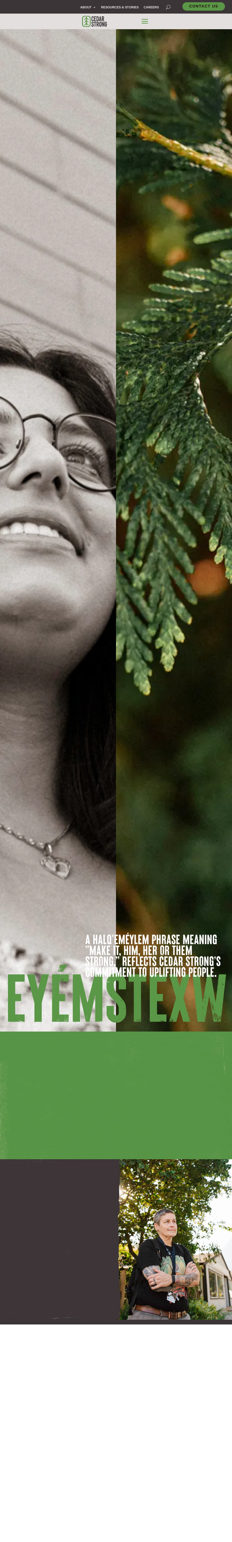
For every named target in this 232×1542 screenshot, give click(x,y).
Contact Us (203, 6)
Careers (151, 7)
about (86, 7)
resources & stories (120, 7)
